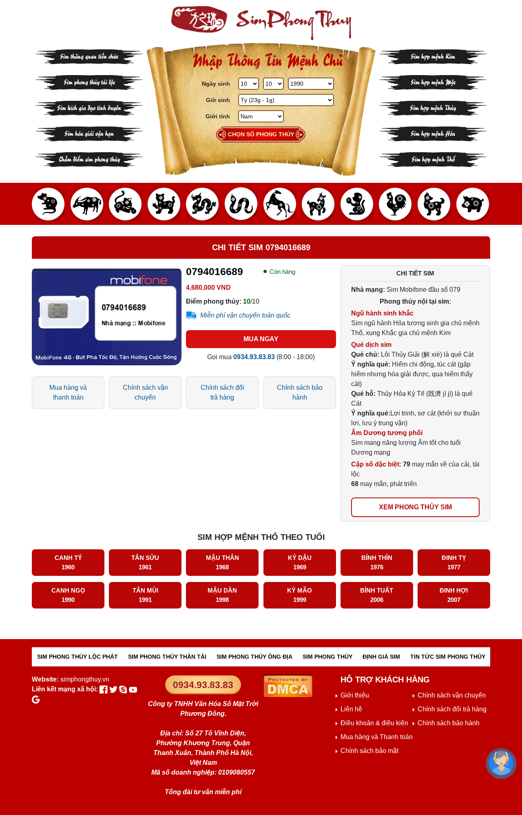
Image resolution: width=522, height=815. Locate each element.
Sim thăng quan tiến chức (89, 56)
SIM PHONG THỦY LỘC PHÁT (77, 656)
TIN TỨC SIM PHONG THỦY (447, 656)
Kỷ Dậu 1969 (300, 562)
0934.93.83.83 (203, 685)
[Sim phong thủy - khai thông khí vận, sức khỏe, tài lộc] (261, 23)
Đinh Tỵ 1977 (454, 562)
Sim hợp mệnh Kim (433, 56)
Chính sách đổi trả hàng (222, 392)
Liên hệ (351, 709)
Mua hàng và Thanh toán (377, 736)
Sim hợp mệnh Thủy (433, 107)
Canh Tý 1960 (68, 562)
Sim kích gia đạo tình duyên (89, 107)
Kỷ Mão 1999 (299, 595)
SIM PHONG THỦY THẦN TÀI (167, 656)
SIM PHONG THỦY (327, 656)
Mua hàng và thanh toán (68, 392)
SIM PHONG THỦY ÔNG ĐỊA (254, 656)
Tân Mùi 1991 (145, 595)
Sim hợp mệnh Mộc (433, 81)
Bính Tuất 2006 (376, 595)
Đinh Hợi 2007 (454, 595)
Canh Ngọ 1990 (68, 595)
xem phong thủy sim (415, 507)
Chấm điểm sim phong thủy (89, 158)
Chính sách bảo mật (369, 750)
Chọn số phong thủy (261, 134)
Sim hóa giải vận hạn (89, 133)
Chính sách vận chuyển (145, 392)
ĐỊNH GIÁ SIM (381, 656)
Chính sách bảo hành (300, 392)
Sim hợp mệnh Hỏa (433, 133)
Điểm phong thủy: (213, 301)
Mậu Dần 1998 (222, 595)
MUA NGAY (261, 338)
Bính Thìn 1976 (376, 562)
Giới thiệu (355, 695)
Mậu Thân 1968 (222, 562)
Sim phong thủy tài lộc (89, 81)
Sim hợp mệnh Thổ (433, 158)
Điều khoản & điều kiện (374, 723)
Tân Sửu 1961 (145, 562)
